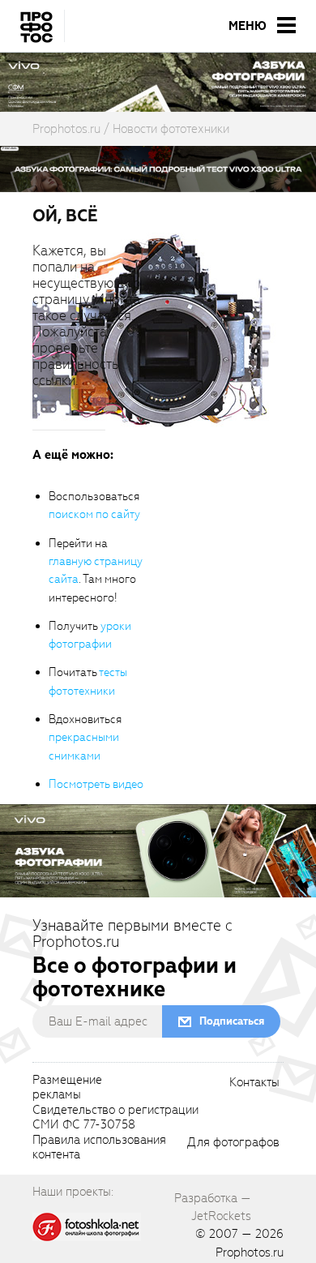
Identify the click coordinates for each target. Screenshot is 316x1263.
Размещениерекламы (67, 1087)
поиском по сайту (94, 514)
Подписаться (231, 1021)
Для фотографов (233, 1143)
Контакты (254, 1083)
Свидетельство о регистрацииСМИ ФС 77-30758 (115, 1117)
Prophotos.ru (250, 1252)
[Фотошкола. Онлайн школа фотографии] (86, 1226)
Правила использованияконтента (99, 1147)
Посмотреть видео (96, 784)
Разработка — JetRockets (212, 1207)
